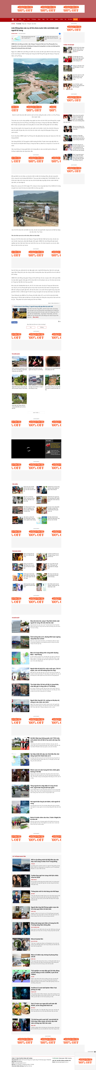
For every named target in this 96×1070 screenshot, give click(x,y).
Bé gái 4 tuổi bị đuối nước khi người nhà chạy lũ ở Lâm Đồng (36, 369)
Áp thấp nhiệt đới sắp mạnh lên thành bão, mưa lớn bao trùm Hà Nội (54, 518)
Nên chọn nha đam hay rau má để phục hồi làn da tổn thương (53, 575)
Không (42, 327)
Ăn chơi (70, 19)
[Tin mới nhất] (16, 19)
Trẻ (47, 19)
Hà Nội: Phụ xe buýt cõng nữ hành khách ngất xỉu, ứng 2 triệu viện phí (54, 488)
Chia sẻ (15, 322)
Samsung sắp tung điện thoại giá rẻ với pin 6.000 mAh (29, 585)
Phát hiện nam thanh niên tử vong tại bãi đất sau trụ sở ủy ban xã (19, 407)
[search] (79, 19)
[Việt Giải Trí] (12, 19)
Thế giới (29, 23)
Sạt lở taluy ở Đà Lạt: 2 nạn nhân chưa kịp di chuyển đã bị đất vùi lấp (52, 388)
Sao (24, 19)
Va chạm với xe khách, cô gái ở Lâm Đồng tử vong (36, 387)
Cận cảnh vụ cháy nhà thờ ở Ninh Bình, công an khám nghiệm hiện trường (30, 518)
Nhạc (39, 19)
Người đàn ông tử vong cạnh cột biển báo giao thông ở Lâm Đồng (19, 387)
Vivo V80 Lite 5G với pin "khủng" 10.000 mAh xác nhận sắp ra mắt (53, 585)
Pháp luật (24, 23)
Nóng (20, 19)
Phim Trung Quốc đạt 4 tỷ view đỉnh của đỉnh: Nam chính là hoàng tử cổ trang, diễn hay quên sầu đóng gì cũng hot (78, 157)
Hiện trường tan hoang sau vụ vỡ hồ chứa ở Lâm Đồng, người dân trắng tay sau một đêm (19, 370)
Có (30, 327)
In (60, 321)
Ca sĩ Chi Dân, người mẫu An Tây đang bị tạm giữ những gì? (78, 85)
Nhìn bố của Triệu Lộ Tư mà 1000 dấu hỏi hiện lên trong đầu (79, 128)
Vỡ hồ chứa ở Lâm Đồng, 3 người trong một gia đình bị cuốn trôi (33, 306)
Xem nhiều (48, 440)
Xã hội (75, 19)
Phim (28, 19)
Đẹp (43, 19)
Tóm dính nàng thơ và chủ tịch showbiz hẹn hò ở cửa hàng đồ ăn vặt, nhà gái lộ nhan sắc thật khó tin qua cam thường (78, 147)
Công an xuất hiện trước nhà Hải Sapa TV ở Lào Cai (78, 67)
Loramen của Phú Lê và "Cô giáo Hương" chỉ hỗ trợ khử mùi (53, 555)
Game (56, 19)
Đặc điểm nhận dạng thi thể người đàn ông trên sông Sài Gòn (51, 38)
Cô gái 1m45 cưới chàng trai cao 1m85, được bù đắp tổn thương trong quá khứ (53, 452)
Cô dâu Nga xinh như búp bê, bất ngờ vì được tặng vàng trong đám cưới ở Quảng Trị (53, 445)
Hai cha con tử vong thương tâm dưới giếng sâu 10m (52, 369)
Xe (65, 19)
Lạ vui (51, 19)
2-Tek (61, 19)
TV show (34, 19)
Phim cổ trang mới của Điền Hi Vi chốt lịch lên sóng (29, 555)
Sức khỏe (34, 23)
